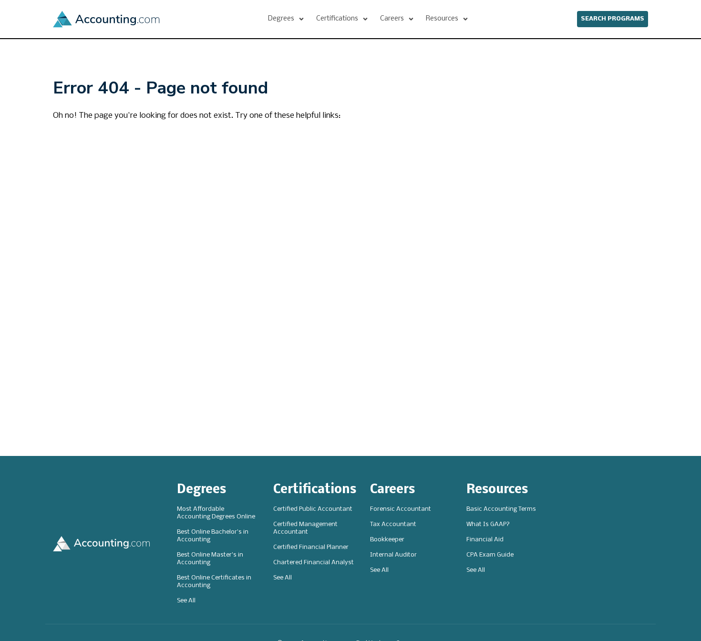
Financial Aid (485, 540)
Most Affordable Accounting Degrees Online (216, 513)
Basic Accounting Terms (501, 509)
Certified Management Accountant (305, 528)
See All (186, 601)
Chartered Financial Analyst (313, 562)
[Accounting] (106, 19)
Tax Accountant (393, 524)
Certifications (314, 490)
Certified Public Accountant (312, 509)
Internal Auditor (393, 555)
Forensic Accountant (400, 509)
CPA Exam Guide (490, 555)
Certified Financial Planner (311, 547)
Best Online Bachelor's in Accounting (212, 536)
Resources (497, 490)
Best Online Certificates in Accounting (214, 582)
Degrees (201, 490)
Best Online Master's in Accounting (210, 559)
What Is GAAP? (488, 524)
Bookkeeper (387, 540)
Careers (392, 490)
